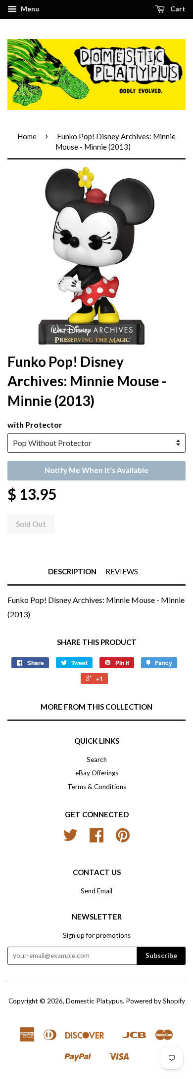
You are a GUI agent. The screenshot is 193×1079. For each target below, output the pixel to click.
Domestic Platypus (94, 1001)
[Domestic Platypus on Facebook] (96, 838)
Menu (29, 8)
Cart (177, 8)
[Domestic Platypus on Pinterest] (122, 838)
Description (72, 571)
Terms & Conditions (96, 787)
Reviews (121, 571)
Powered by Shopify (155, 1001)
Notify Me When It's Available (96, 470)
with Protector (34, 424)
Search (97, 759)
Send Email (96, 891)
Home (27, 136)
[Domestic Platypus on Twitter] (70, 838)
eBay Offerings (96, 773)
